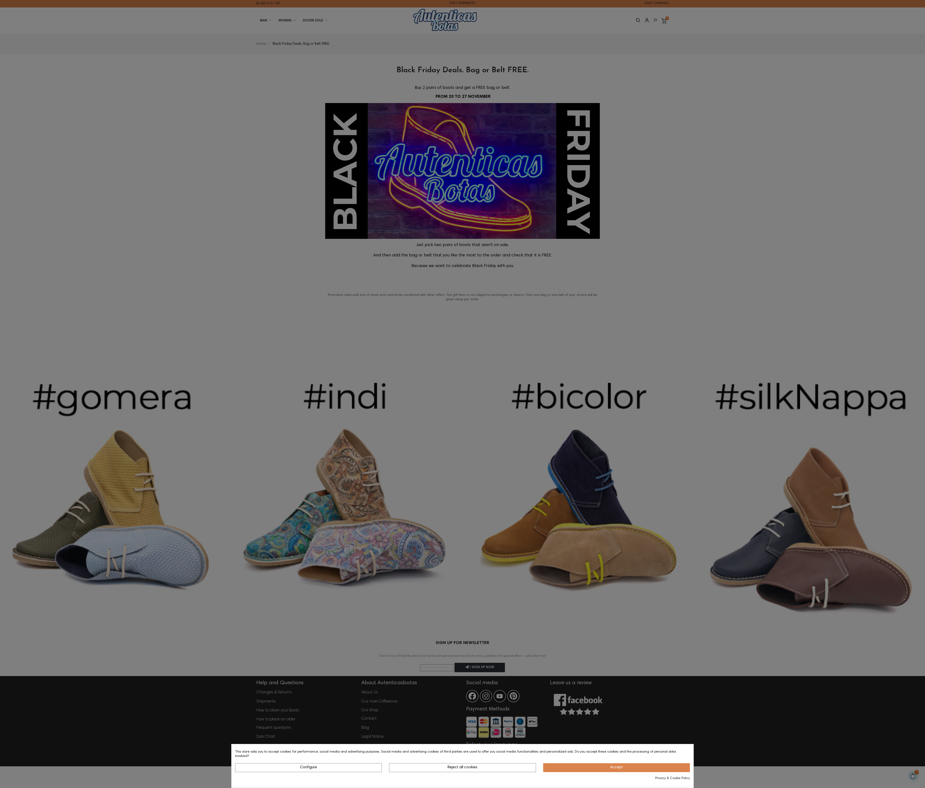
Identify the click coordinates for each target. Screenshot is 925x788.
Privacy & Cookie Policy (672, 778)
